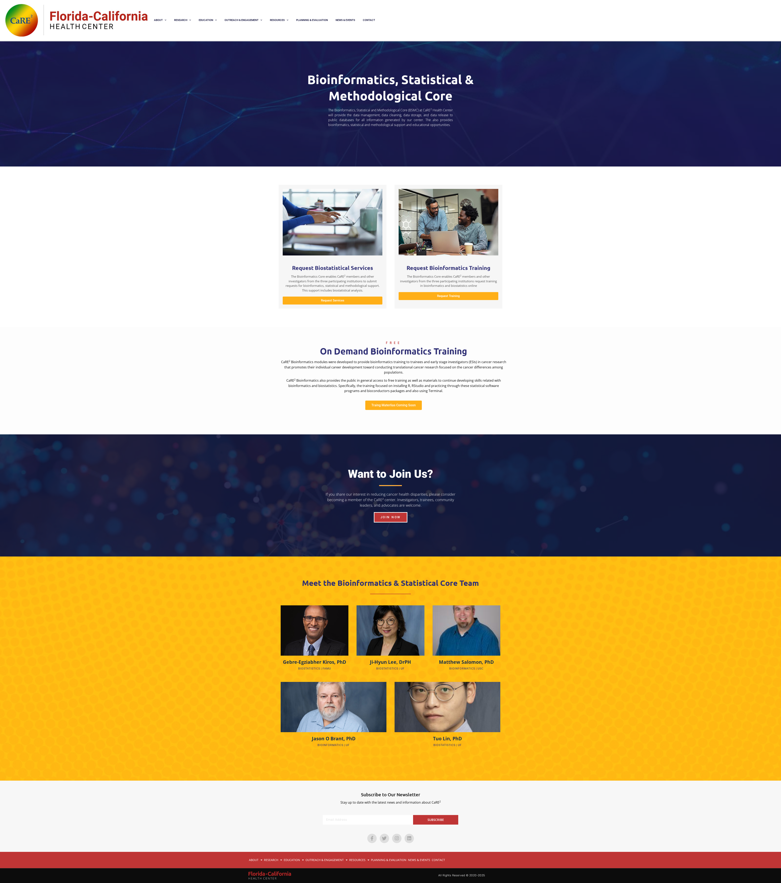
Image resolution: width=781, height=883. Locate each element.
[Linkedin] (409, 838)
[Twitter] (384, 838)
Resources (277, 20)
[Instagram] (396, 838)
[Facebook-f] (372, 838)
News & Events (345, 20)
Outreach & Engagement (242, 20)
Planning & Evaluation (312, 20)
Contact (369, 20)
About (158, 20)
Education (206, 20)
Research (180, 20)
